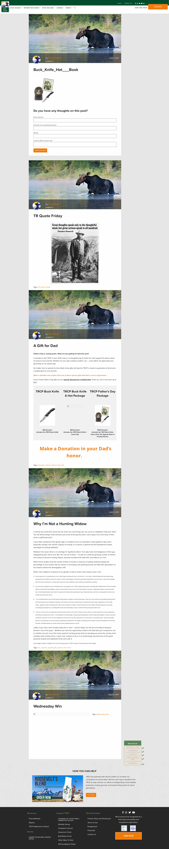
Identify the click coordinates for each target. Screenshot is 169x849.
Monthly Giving (64, 824)
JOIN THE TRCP (140, 8)
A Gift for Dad (133, 754)
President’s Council (65, 828)
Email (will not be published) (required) (44, 125)
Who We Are (48, 8)
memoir (44, 648)
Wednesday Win (133, 763)
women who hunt (64, 648)
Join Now (128, 836)
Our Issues (15, 8)
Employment (92, 826)
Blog (119, 3)
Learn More (91, 795)
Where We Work (31, 8)
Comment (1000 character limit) (42, 141)
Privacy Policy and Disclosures (99, 818)
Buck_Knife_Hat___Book (133, 747)
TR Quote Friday (133, 750)
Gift (62, 465)
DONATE (158, 7)
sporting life (52, 648)
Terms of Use (93, 823)
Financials (91, 830)
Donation (41, 465)
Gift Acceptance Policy (67, 844)
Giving (60, 8)
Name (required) (38, 117)
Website (35, 133)
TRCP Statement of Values (39, 826)
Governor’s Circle (64, 832)
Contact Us (128, 3)
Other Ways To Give (65, 840)
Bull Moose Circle (65, 836)
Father (48, 465)
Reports (32, 823)
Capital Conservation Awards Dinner (40, 838)
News (68, 8)
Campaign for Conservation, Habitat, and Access (68, 819)
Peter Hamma (53, 204)
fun (39, 648)
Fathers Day (55, 465)
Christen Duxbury (55, 58)
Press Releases (34, 818)
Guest (50, 512)
